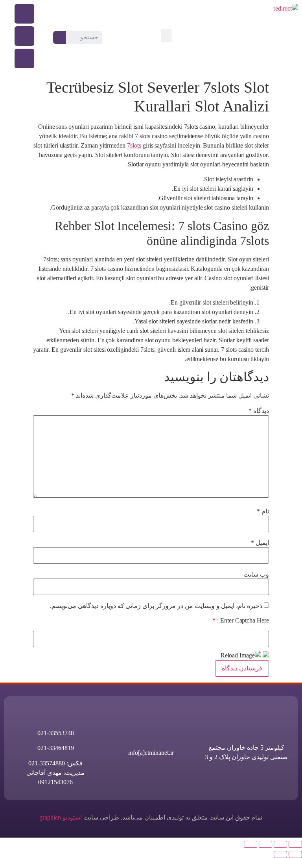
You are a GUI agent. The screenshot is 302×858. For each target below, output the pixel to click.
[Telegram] (24, 58)
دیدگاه (259, 411)
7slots (134, 145)
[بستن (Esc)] (250, 844)
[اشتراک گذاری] (265, 844)
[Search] (59, 37)
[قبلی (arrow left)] (295, 854)
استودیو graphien (60, 817)
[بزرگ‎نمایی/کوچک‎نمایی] (295, 844)
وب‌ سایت (256, 574)
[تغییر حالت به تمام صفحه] (280, 844)
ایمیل (260, 543)
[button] (166, 35)
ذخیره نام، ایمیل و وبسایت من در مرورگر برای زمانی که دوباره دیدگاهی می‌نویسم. (156, 606)
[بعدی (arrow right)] (280, 854)
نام (263, 511)
